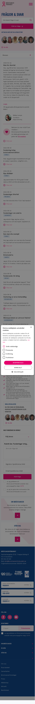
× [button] (31, 327)
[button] (17, 372)
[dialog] (17, 350)
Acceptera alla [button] (18, 363)
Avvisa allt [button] (18, 367)
